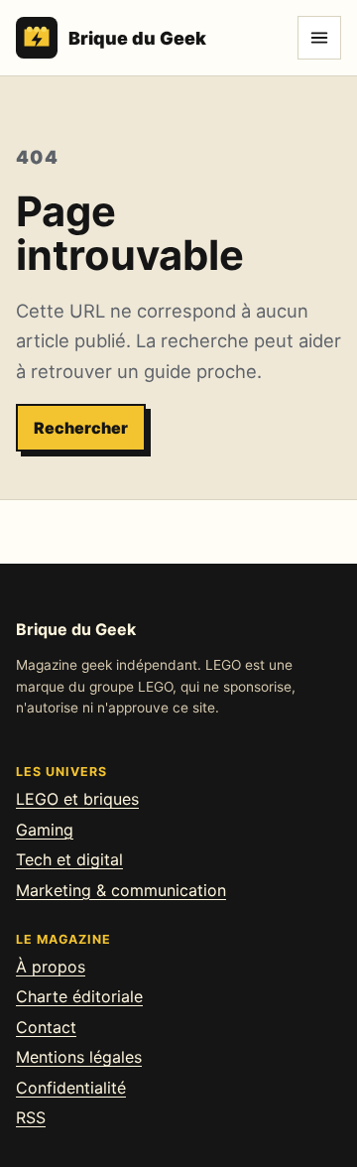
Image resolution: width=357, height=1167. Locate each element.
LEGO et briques (77, 799)
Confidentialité (71, 1088)
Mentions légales (79, 1057)
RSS (31, 1117)
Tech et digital (69, 859)
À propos (50, 966)
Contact (46, 1027)
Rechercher (81, 428)
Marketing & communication (121, 890)
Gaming (44, 830)
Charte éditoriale (79, 996)
